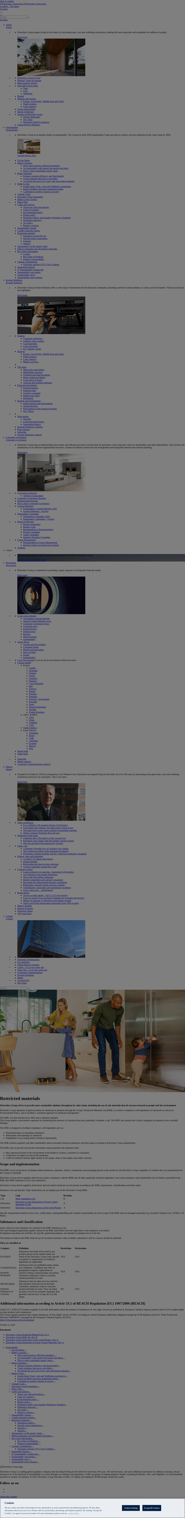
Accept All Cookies (151, 1508)
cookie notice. (73, 1513)
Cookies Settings (131, 1508)
